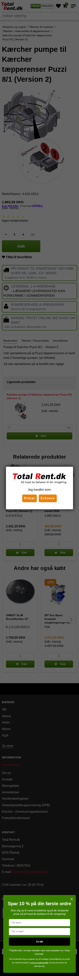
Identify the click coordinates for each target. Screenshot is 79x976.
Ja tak (39, 941)
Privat (29, 498)
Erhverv (48, 498)
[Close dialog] (71, 899)
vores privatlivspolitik (39, 962)
